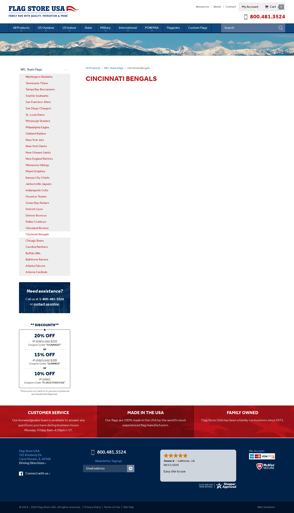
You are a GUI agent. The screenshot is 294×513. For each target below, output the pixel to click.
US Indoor (69, 28)
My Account (250, 7)
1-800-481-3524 (51, 299)
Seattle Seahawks (37, 96)
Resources (202, 7)
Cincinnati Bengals (37, 234)
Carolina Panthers (37, 247)
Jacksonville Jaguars (38, 184)
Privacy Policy (92, 507)
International (128, 28)
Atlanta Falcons (35, 266)
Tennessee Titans (37, 83)
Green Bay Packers (37, 203)
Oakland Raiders (36, 133)
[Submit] (130, 468)
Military (105, 28)
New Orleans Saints (38, 152)
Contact (231, 7)
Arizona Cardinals (36, 272)
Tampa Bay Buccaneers (40, 89)
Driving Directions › (32, 463)
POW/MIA (152, 28)
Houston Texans (36, 196)
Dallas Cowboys (36, 222)
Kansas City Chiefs (37, 178)
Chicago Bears (35, 241)
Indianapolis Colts (37, 190)
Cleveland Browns (37, 228)
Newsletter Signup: (108, 461)
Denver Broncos (36, 215)
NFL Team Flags (114, 68)
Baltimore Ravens (37, 259)
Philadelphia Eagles (37, 127)
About (217, 7)
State (88, 28)
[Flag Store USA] (44, 11)
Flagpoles (173, 28)
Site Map (128, 507)
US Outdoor (46, 28)
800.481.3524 (267, 17)
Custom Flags (197, 28)
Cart (276, 7)
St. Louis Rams (35, 115)
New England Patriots (39, 159)
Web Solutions (266, 507)
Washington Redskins (39, 77)
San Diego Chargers (38, 108)
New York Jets (35, 140)
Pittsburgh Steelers (38, 121)
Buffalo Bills (33, 253)
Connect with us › (41, 474)
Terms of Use (112, 507)
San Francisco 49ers (38, 102)
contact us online (46, 304)
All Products (21, 28)
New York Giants (36, 146)
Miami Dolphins (35, 171)
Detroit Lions (34, 209)
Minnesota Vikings (37, 165)
